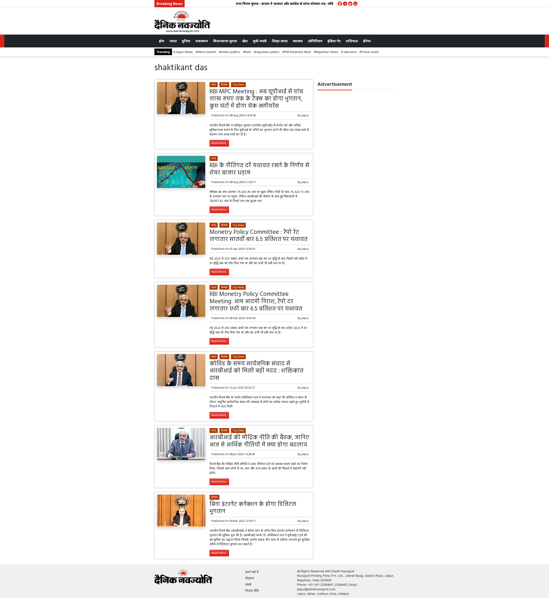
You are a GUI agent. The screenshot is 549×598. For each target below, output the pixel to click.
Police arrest (370, 52)
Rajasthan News (327, 52)
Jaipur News (184, 52)
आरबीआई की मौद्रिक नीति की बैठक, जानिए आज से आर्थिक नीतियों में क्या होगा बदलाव (259, 441)
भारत (173, 41)
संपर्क (248, 584)
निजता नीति (252, 590)
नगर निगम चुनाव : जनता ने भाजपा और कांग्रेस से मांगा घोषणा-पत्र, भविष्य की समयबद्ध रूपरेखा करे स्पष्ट (294, 3)
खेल (245, 41)
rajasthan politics (267, 52)
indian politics (230, 52)
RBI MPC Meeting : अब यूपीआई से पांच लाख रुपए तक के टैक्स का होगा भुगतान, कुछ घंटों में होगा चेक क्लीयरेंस (256, 99)
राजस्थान (201, 41)
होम (161, 41)
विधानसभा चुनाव (225, 41)
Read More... (219, 143)
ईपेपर (367, 41)
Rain (248, 52)
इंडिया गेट (334, 41)
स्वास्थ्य (298, 41)
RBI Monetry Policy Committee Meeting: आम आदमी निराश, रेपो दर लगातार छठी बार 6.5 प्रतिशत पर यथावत (256, 301)
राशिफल (352, 41)
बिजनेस (224, 84)
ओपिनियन (315, 41)
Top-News (238, 84)
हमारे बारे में (252, 572)
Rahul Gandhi (207, 52)
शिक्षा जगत (280, 41)
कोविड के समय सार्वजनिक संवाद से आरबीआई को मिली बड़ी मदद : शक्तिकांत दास (256, 371)
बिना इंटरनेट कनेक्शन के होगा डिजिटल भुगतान (253, 508)
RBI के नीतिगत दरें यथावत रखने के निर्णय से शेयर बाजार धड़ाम (259, 169)
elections (349, 52)
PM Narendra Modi (297, 52)
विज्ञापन (249, 578)
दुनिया (186, 41)
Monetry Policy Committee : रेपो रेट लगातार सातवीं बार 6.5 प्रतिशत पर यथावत (259, 235)
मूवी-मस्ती (260, 41)
